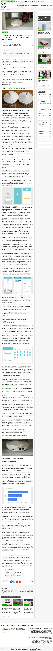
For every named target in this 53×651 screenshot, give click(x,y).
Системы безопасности (44, 120)
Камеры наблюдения (43, 115)
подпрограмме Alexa (7, 388)
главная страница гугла (44, 109)
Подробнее (39, 649)
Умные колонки (42, 131)
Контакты (18, 1)
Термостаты (42, 124)
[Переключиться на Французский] (26, 1)
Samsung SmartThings (13, 88)
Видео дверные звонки (44, 103)
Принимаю (33, 649)
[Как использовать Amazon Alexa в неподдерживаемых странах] (44, 26)
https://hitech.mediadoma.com (44, 630)
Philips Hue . (11, 302)
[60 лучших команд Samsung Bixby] (44, 74)
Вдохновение (42, 101)
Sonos (40, 99)
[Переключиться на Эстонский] (21, 1)
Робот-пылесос (42, 117)
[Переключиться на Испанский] (36, 1)
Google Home (43, 5)
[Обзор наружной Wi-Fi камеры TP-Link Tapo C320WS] (44, 59)
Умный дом (21, 5)
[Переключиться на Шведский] (38, 1)
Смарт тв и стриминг (35, 5)
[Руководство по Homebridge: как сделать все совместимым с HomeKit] (44, 43)
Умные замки (42, 129)
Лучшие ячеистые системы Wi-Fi (17, 77)
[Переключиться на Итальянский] (30, 1)
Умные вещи (27, 5)
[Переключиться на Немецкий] (28, 1)
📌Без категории (41, 78)
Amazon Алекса (40, 30)
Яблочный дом (40, 46)
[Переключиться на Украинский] (41, 1)
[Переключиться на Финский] (23, 1)
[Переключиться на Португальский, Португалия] (34, 1)
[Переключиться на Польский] (32, 1)
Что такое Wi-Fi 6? (13, 157)
